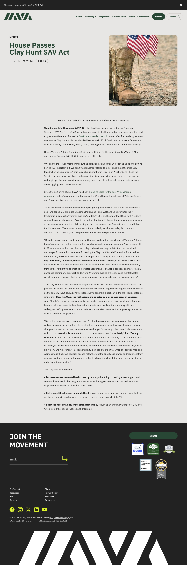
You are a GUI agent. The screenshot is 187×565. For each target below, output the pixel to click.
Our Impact (15, 489)
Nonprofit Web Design (59, 518)
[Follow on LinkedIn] (36, 509)
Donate (153, 435)
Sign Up (66, 458)
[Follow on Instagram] (20, 509)
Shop (47, 489)
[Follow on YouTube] (44, 509)
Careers (13, 500)
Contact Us (50, 500)
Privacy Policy (51, 492)
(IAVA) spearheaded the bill (93, 136)
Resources (14, 492)
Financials (49, 496)
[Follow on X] (28, 509)
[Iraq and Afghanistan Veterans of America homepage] (18, 16)
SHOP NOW (37, 5)
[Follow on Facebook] (12, 509)
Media (12, 496)
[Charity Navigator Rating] (138, 449)
